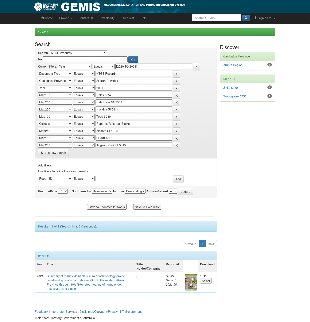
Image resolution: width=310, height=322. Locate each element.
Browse (64, 18)
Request (128, 18)
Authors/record (157, 191)
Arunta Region (233, 65)
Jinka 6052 (230, 87)
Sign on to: (265, 18)
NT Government (131, 311)
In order (118, 191)
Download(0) (108, 18)
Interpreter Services (64, 311)
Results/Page (47, 191)
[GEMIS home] (141, 6)
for (40, 59)
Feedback (41, 311)
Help (143, 18)
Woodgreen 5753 (235, 96)
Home (48, 18)
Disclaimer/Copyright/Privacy (99, 311)
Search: (43, 53)
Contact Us (85, 18)
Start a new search (53, 152)
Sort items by (81, 191)
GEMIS (42, 32)
